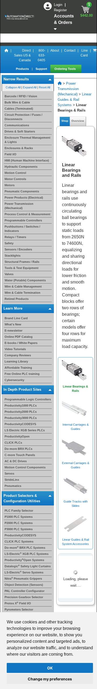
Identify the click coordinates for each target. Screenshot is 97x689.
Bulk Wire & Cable (17, 102)
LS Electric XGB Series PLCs (25, 430)
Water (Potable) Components (25, 280)
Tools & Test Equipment (22, 268)
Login (58, 5)
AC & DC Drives (16, 461)
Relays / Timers (15, 237)
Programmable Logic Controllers (28, 399)
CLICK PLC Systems (19, 541)
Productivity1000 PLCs (21, 405)
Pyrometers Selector (19, 609)
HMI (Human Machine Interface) (27, 160)
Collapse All (13, 87)
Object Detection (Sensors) (24, 584)
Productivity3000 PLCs (21, 417)
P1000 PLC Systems (19, 516)
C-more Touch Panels (20, 455)
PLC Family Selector (19, 510)
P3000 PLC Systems (19, 529)
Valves (9, 274)
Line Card (84, 53)
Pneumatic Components (22, 191)
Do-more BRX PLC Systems (25, 547)
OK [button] (50, 668)
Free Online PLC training (22, 373)
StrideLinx (12, 479)
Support (42, 68)
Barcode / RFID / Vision (21, 96)
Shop (65, 120)
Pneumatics (13, 485)
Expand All (29, 87)
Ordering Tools (65, 68)
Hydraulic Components (21, 166)
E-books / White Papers (21, 342)
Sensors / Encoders (18, 249)
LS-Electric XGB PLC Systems (26, 553)
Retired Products (17, 298)
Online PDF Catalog (19, 336)
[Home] (6, 55)
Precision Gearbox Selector (24, 597)
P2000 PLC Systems (19, 523)
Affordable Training (18, 367)
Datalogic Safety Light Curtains (28, 566)
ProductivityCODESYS (20, 424)
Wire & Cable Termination (22, 292)
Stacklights (12, 255)
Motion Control (15, 172)
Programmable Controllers (23, 220)
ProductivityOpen (17, 436)
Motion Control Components (25, 467)
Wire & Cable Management (23, 286)
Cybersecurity (14, 380)
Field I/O (10, 154)
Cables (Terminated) (19, 108)
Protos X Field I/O (18, 603)
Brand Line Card (16, 318)
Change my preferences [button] (50, 679)
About (54, 50)
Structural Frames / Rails (22, 261)
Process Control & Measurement (27, 214)
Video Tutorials (15, 349)
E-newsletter (13, 330)
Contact (69, 50)
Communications (17, 125)
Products (23, 68)
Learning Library (16, 361)
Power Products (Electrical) (24, 197)
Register (60, 10)
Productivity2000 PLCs (21, 411)
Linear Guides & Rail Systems (74, 99)
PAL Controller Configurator (24, 591)
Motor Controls (15, 179)
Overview (78, 120)
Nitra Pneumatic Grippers (23, 578)
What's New (13, 324)
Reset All (44, 87)
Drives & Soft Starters (20, 131)
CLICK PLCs (13, 442)
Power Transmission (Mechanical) (68, 88)
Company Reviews (18, 355)
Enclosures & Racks (19, 148)
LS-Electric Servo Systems (24, 572)
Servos (9, 473)
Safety (9, 243)
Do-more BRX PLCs (18, 448)
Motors (10, 185)
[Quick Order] (95, 55)
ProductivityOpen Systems (24, 560)
